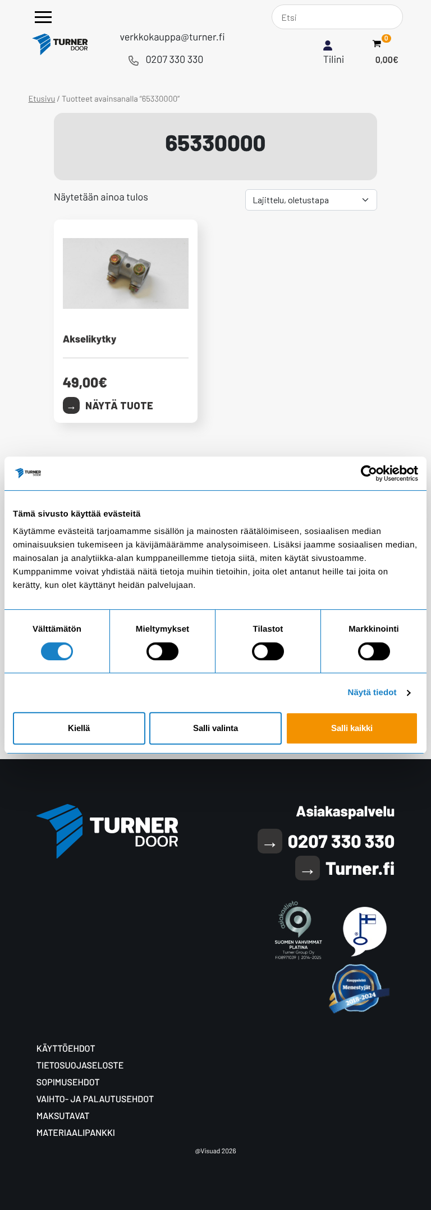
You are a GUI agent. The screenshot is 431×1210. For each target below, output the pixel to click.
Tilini (334, 59)
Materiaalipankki (75, 1132)
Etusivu (41, 98)
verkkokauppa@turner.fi (172, 36)
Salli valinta (215, 728)
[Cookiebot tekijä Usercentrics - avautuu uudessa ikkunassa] (369, 473)
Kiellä (79, 728)
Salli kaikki (352, 728)
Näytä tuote (119, 405)
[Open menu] (43, 17)
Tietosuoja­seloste (80, 1065)
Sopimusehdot (68, 1082)
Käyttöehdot (65, 1048)
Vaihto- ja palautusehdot (95, 1099)
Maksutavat (63, 1116)
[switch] (162, 651)
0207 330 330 (174, 59)
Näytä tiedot (372, 692)
